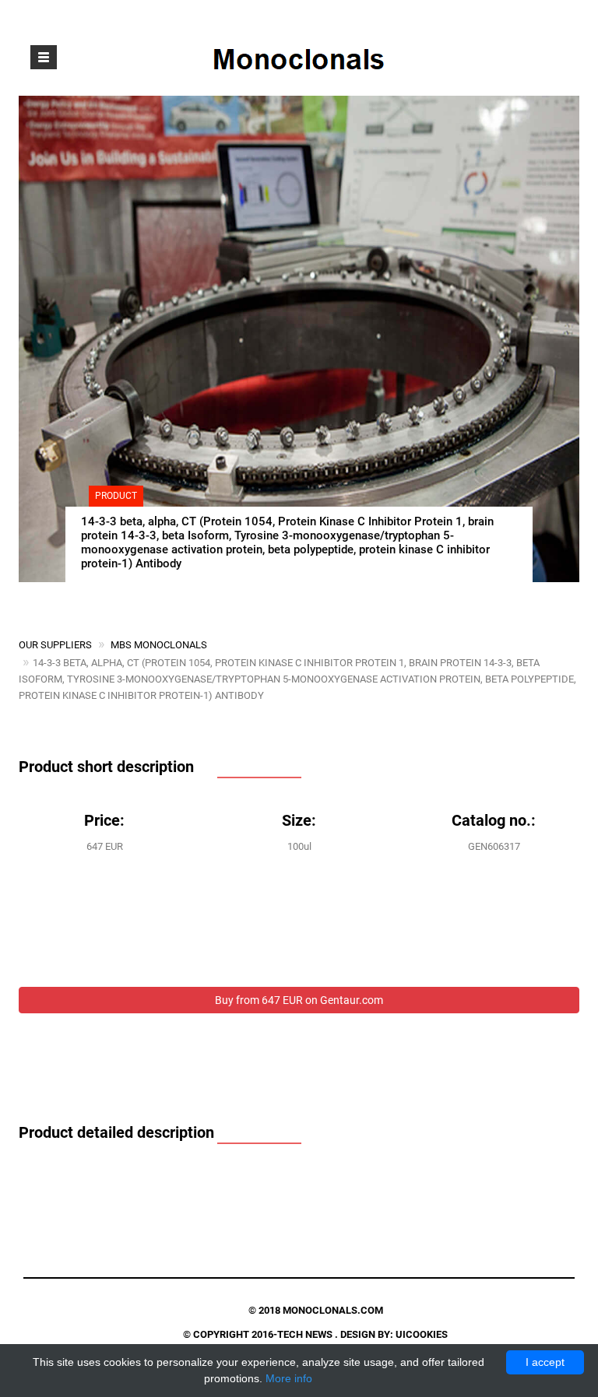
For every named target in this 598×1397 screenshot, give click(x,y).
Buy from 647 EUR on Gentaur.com (299, 1000)
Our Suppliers (55, 645)
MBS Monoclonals (159, 645)
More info (289, 1378)
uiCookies (422, 1334)
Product (116, 495)
